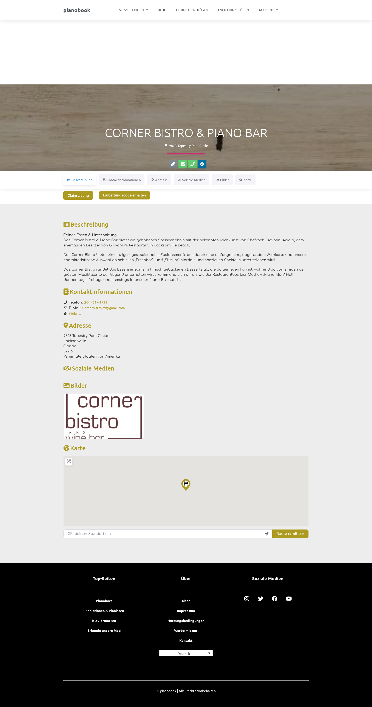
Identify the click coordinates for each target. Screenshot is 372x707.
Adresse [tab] (161, 180)
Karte (78, 448)
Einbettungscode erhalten (124, 195)
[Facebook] (274, 598)
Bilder (78, 385)
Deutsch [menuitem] (183, 653)
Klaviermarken (104, 620)
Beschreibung (89, 224)
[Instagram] (247, 598)
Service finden (131, 10)
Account (266, 10)
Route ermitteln (290, 534)
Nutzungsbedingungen (185, 620)
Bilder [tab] (224, 180)
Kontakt (185, 640)
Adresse (80, 325)
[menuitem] (186, 653)
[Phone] (192, 164)
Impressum (186, 610)
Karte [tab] (247, 180)
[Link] (173, 164)
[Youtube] (288, 598)
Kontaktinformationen (101, 291)
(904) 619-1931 (95, 302)
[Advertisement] (186, 52)
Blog (162, 10)
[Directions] (202, 164)
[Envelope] (182, 164)
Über (186, 600)
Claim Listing (78, 195)
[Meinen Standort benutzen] (267, 533)
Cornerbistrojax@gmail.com (103, 307)
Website (75, 313)
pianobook (76, 9)
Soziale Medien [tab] (194, 180)
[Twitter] (261, 598)
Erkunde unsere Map (104, 630)
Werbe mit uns (186, 630)
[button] (186, 485)
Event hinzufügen (233, 10)
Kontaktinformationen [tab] (124, 180)
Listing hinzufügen (192, 10)
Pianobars (104, 600)
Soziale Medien (93, 368)
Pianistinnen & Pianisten (104, 610)
